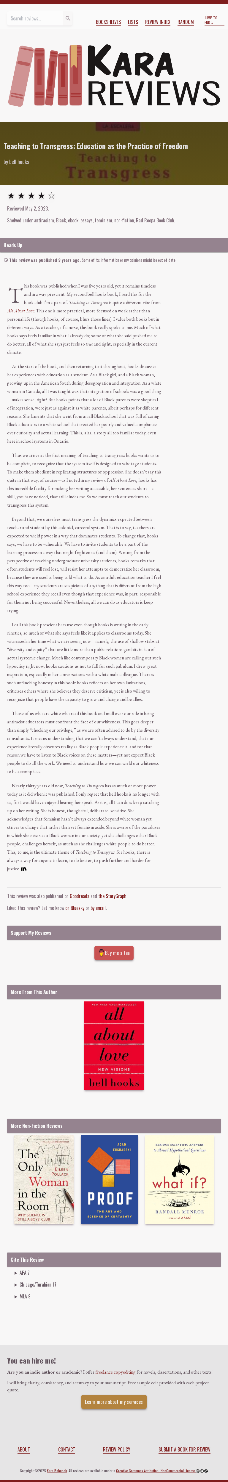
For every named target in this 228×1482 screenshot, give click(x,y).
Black (61, 220)
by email (98, 907)
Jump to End (211, 20)
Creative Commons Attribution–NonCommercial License (156, 1470)
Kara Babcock (57, 1470)
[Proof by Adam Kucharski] (109, 1179)
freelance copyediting (115, 1372)
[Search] (67, 18)
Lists (133, 21)
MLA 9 (25, 1296)
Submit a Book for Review (184, 1449)
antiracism (44, 220)
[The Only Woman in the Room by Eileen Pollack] (44, 1179)
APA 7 (25, 1272)
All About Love (20, 311)
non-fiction (124, 220)
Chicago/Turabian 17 (38, 1284)
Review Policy (116, 1449)
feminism (103, 220)
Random (186, 21)
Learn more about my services (114, 1401)
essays (86, 220)
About (24, 1449)
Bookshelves (108, 21)
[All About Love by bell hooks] (113, 1045)
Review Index (157, 21)
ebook (73, 220)
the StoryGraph (112, 896)
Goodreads (79, 896)
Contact (66, 1449)
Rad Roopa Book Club (155, 220)
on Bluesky (74, 907)
